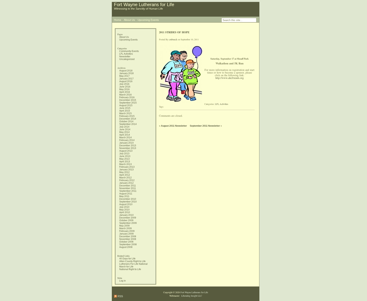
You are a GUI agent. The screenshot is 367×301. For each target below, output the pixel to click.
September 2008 (128, 244)
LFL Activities (126, 54)
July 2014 (124, 126)
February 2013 (127, 167)
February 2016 (127, 97)
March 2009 (125, 228)
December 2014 (127, 118)
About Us (129, 19)
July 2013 (124, 153)
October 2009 (126, 220)
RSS (120, 296)
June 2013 (124, 156)
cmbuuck (173, 39)
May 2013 (124, 159)
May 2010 (124, 209)
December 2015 (127, 100)
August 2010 (125, 204)
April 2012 (124, 175)
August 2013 (125, 151)
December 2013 (127, 145)
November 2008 (127, 239)
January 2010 (126, 215)
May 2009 (124, 225)
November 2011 (127, 188)
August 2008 (125, 247)
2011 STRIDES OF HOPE (174, 32)
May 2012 (124, 172)
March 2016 (125, 94)
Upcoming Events (148, 19)
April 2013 (124, 161)
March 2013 (125, 164)
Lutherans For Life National (133, 264)
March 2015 (125, 113)
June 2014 (124, 129)
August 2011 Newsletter (174, 126)
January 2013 (126, 169)
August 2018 (125, 70)
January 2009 (126, 233)
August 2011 (125, 193)
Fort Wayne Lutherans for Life (144, 4)
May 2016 (124, 89)
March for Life (126, 266)
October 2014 (126, 121)
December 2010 (127, 199)
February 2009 (127, 231)
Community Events (129, 51)
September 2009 (128, 223)
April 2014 (124, 135)
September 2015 (128, 102)
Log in (122, 280)
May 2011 (124, 196)
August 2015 (125, 105)
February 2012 (127, 180)
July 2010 (124, 207)
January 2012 (126, 183)
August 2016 (125, 81)
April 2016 (124, 92)
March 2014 (125, 137)
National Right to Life (130, 269)
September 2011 (127, 191)
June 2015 (124, 108)
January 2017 (126, 78)
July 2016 (124, 84)
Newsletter (124, 56)
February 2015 (127, 116)
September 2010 (128, 201)
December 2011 (127, 185)
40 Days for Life (127, 258)
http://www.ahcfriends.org (229, 78)
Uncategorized (127, 59)
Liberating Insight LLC (191, 295)
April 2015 (124, 110)
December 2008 (127, 236)
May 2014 (124, 132)
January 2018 (126, 73)
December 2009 (127, 217)
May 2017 (124, 76)
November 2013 (127, 148)
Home (117, 19)
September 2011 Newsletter (205, 126)
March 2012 (125, 177)
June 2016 (124, 86)
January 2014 (126, 143)
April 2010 (124, 212)
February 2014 (127, 140)
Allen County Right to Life (132, 261)
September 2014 (128, 124)
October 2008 (126, 241)
